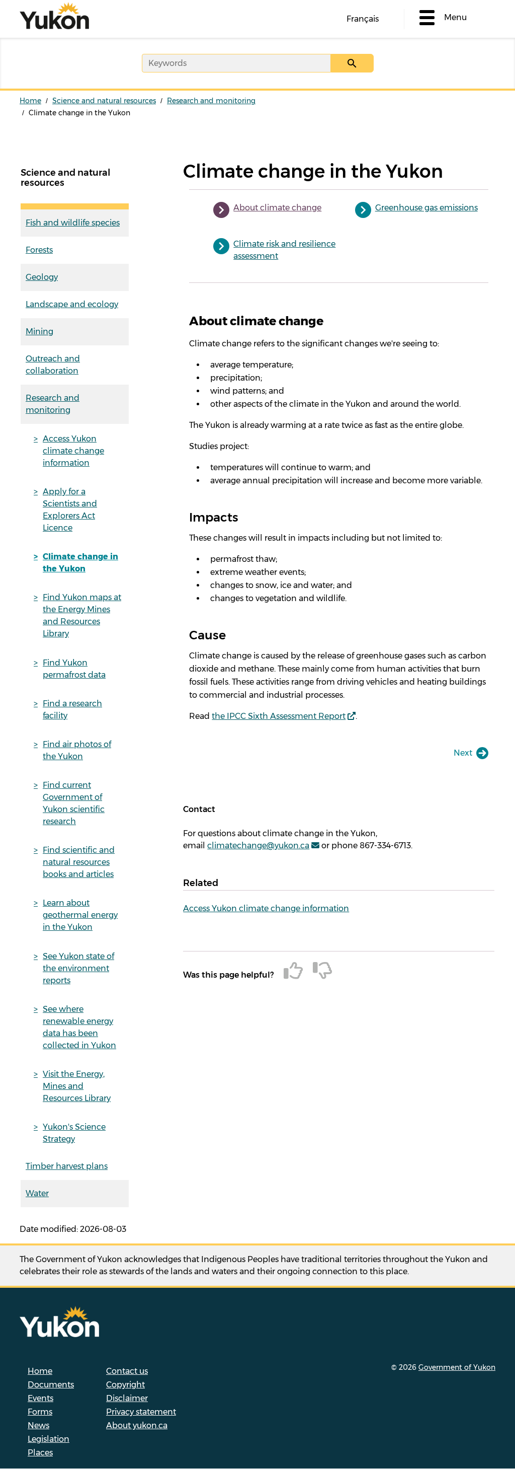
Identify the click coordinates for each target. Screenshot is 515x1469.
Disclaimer (127, 1398)
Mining (39, 331)
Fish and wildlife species (73, 223)
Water (37, 1193)
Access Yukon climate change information (73, 451)
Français (363, 19)
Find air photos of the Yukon (77, 750)
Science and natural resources (104, 100)
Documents (51, 1384)
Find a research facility (72, 709)
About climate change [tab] (277, 207)
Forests (39, 250)
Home (30, 100)
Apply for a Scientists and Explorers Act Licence (70, 510)
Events (40, 1398)
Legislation (48, 1439)
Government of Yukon (456, 1367)
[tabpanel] (338, 518)
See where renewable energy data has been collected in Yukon (79, 1027)
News (38, 1425)
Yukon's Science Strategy (74, 1133)
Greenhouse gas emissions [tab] (426, 207)
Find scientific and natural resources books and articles (79, 862)
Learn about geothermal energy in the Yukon (80, 915)
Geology (42, 277)
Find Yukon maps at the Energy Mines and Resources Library (82, 615)
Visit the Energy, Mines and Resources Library (77, 1086)
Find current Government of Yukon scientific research (74, 803)
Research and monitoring (211, 100)
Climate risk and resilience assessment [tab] (284, 250)
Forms (40, 1412)
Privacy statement (141, 1412)
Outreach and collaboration (53, 365)
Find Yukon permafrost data (74, 669)
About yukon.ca (136, 1425)
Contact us (127, 1371)
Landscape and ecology (72, 304)
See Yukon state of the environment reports (78, 968)
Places (40, 1452)
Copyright (125, 1384)
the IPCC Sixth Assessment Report (279, 716)
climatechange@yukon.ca (258, 845)
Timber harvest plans (67, 1166)
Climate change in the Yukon (80, 562)
